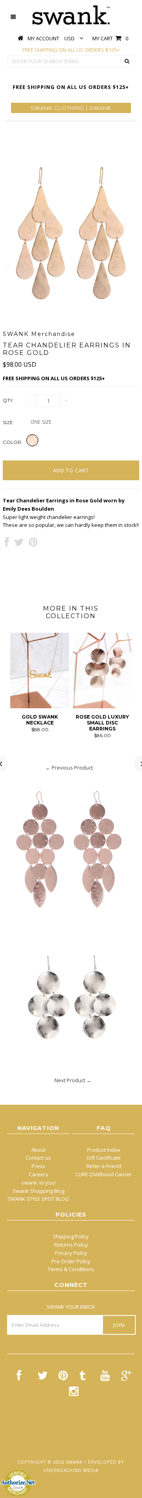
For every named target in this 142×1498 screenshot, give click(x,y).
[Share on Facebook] (7, 543)
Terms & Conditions (71, 1269)
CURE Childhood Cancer (103, 1174)
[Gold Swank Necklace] (39, 706)
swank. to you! (38, 1182)
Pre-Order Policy (70, 1261)
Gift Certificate (103, 1157)
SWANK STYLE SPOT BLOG (38, 1198)
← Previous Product (69, 767)
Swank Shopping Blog (38, 1190)
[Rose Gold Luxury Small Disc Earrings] (102, 706)
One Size (41, 422)
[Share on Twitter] (19, 543)
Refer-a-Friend (103, 1166)
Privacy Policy (71, 1253)
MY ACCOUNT (43, 38)
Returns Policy (71, 1244)
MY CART (110, 38)
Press (38, 1166)
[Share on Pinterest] (33, 543)
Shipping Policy (71, 1236)
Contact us (38, 1157)
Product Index (103, 1149)
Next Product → (73, 1080)
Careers (38, 1174)
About (38, 1149)
